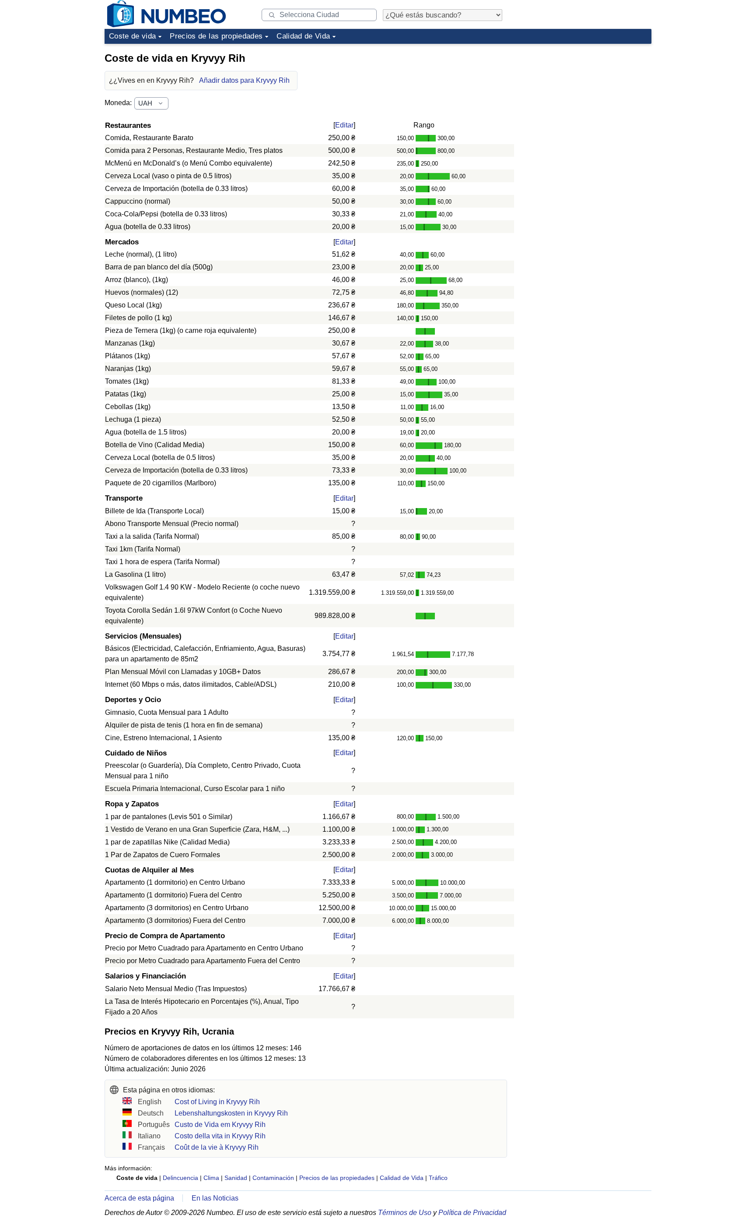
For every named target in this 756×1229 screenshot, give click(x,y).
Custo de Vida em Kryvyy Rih (220, 1124)
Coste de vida (132, 36)
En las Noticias (215, 1198)
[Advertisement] (585, 102)
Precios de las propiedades (216, 36)
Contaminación (273, 1177)
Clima (211, 1177)
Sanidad (235, 1177)
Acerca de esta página (139, 1198)
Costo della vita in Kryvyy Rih (220, 1136)
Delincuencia (180, 1177)
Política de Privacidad (472, 1212)
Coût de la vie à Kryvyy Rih (217, 1147)
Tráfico (438, 1177)
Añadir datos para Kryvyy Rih (244, 80)
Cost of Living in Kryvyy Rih (217, 1101)
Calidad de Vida (303, 36)
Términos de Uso (404, 1212)
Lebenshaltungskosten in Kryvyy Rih (231, 1113)
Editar (344, 125)
